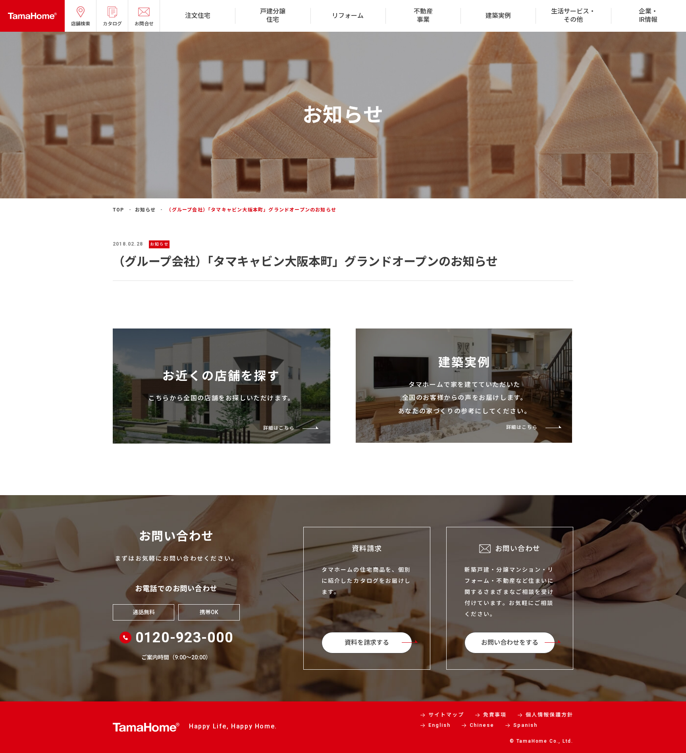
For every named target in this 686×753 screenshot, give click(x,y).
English (439, 725)
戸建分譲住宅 (272, 15)
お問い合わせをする (509, 642)
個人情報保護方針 (549, 715)
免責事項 (495, 715)
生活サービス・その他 (573, 15)
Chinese (482, 725)
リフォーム (348, 15)
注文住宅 (197, 15)
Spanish (525, 725)
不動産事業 (423, 15)
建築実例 (498, 15)
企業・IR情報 (648, 15)
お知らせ (145, 210)
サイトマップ (446, 715)
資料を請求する (367, 642)
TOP (118, 210)
